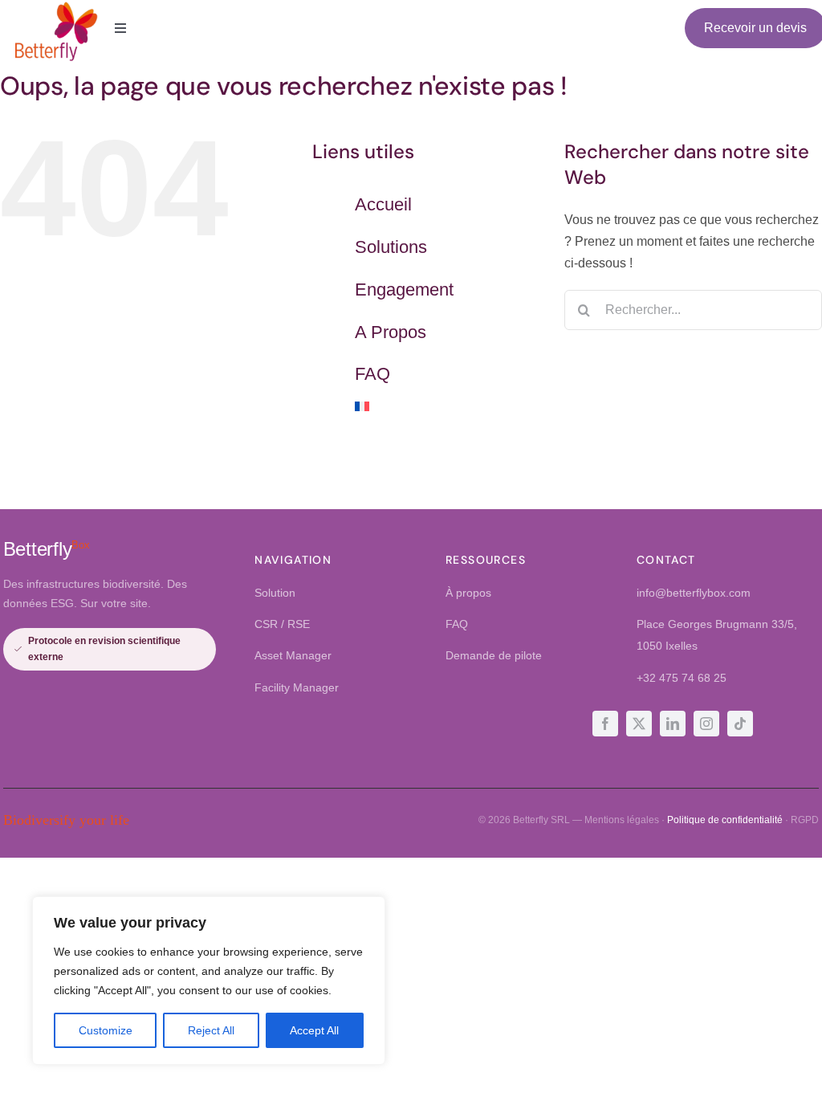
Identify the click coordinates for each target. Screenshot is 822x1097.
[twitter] (639, 723)
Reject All (211, 1030)
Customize (105, 1030)
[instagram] (706, 723)
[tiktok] (740, 723)
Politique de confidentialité (725, 820)
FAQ (372, 374)
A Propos (390, 332)
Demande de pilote (494, 655)
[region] (208, 980)
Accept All (314, 1030)
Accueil (383, 204)
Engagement (404, 289)
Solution (274, 592)
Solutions (391, 247)
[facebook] (605, 723)
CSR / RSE (282, 624)
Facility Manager (296, 687)
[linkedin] (673, 723)
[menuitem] (447, 406)
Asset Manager (293, 655)
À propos (468, 592)
